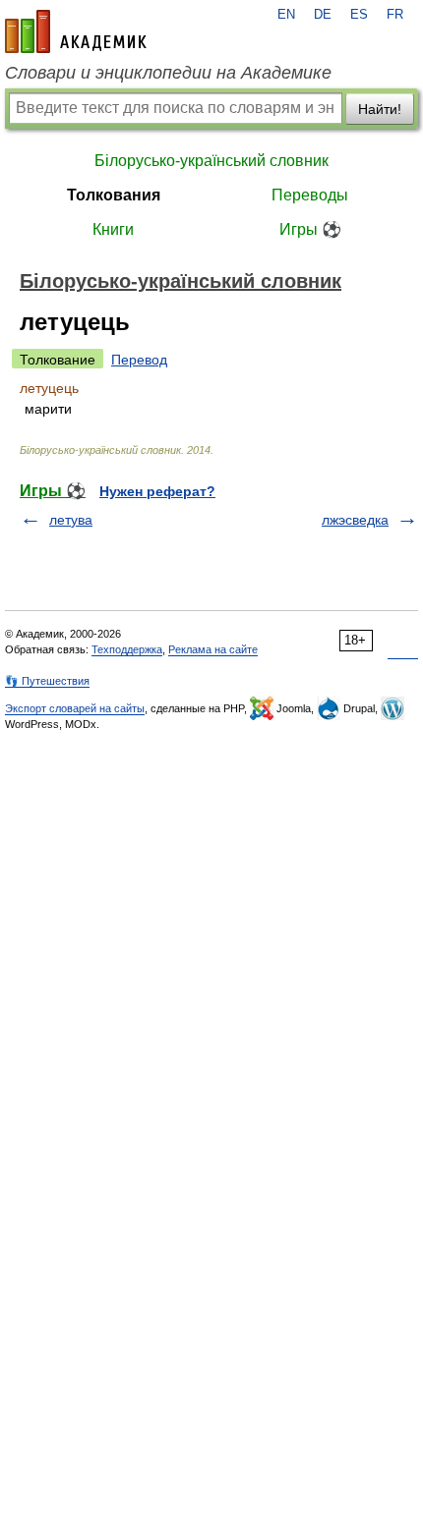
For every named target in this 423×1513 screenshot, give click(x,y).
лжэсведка (355, 520)
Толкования (113, 195)
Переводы (310, 195)
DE (323, 15)
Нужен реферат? (157, 491)
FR (395, 15)
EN (286, 15)
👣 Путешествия (47, 681)
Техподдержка (126, 649)
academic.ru (76, 31)
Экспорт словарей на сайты (75, 708)
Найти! (379, 109)
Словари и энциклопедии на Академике (168, 73)
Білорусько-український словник (211, 160)
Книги (113, 229)
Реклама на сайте (213, 649)
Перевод (139, 359)
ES (359, 15)
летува (70, 520)
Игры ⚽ (310, 229)
